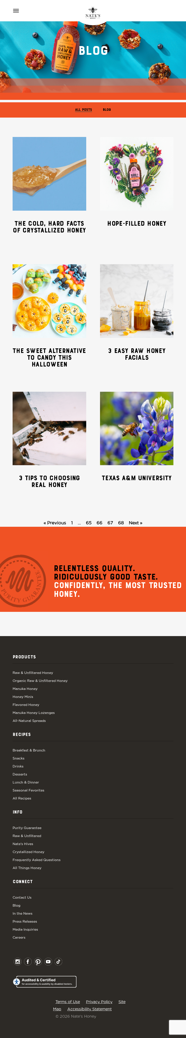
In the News (22, 913)
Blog (107, 110)
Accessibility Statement (89, 1009)
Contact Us (22, 897)
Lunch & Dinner (26, 782)
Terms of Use (67, 1001)
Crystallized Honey (28, 852)
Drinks (18, 766)
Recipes (22, 734)
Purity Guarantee (27, 828)
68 (121, 522)
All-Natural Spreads (29, 721)
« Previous (55, 522)
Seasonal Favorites (28, 790)
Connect (23, 881)
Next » (135, 522)
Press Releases (25, 921)
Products (24, 657)
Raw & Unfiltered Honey (33, 673)
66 (99, 522)
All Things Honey (27, 868)
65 (89, 522)
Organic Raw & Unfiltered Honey (40, 681)
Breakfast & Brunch (29, 750)
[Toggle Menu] (16, 10)
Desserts (20, 774)
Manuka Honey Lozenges (34, 713)
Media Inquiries (25, 929)
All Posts (83, 110)
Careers (19, 937)
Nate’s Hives (23, 844)
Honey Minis (23, 697)
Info (17, 812)
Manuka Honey (25, 689)
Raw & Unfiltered (27, 836)
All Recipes (22, 798)
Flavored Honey (26, 705)
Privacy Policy (99, 1001)
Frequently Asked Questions (37, 860)
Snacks (18, 758)
